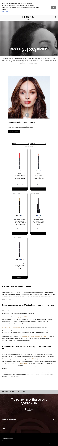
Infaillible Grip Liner (32, 359)
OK (53, 7)
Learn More (5, 11)
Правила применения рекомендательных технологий (12, 436)
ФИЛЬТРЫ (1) (33, 143)
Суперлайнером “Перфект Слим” (11, 328)
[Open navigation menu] (55, 17)
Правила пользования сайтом (7, 438)
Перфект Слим (23, 363)
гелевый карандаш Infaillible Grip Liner (23, 317)
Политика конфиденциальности (8, 440)
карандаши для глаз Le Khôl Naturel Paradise (34, 336)
